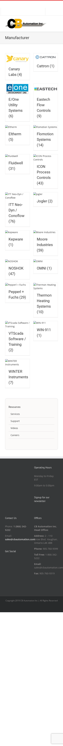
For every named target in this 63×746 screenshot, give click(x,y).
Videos (14, 428)
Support (15, 421)
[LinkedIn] (6, 560)
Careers (15, 435)
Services (15, 414)
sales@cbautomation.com (20, 539)
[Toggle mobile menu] (56, 20)
